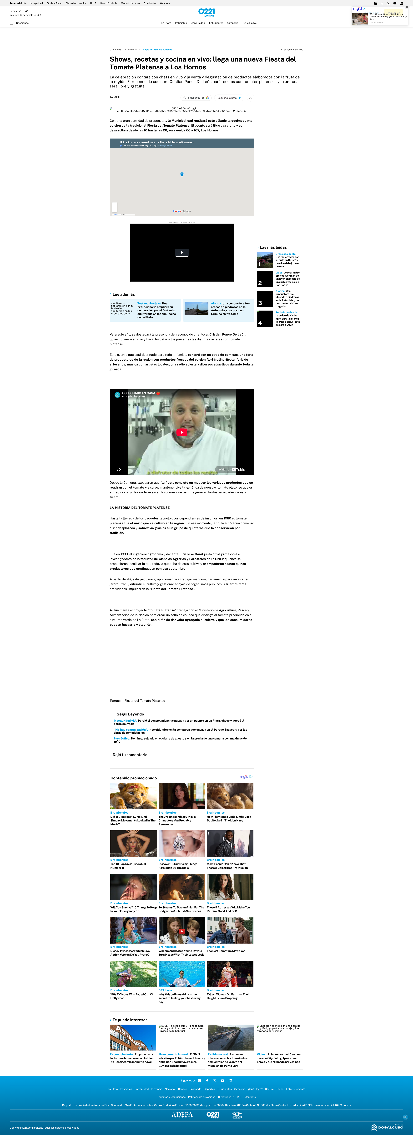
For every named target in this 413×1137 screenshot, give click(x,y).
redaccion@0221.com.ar (306, 1105)
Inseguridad (36, 3)
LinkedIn (230, 1081)
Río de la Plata (54, 3)
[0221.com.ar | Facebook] (382, 3)
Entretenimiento (295, 1089)
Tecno (279, 1089)
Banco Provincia (108, 3)
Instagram (199, 1081)
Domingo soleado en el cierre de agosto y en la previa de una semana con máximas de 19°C (180, 740)
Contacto (250, 1097)
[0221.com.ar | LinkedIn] (401, 3)
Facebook (207, 1081)
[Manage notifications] (405, 1117)
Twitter (215, 1081)
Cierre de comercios (75, 3)
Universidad (198, 22)
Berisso (182, 1089)
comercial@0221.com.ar (336, 1105)
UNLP (93, 3)
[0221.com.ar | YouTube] (395, 3)
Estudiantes (150, 3)
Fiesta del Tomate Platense (144, 701)
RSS (239, 1097)
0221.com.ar (116, 49)
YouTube (223, 1081)
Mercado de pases (130, 3)
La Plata (166, 22)
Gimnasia (165, 3)
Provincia (156, 1089)
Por (115, 97)
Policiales (181, 22)
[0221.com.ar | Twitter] (388, 3)
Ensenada (195, 1089)
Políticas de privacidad (202, 1097)
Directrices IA (226, 1097)
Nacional (170, 1089)
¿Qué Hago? (249, 22)
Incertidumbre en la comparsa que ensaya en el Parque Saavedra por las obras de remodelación (180, 731)
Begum (269, 1089)
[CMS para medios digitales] (387, 1127)
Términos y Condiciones (171, 1097)
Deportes (209, 1089)
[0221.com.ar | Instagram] (376, 3)
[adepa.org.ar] (182, 1115)
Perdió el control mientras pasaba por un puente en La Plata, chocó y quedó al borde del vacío (179, 722)
